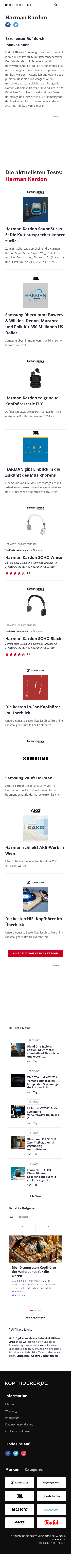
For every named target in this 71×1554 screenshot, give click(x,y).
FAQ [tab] (11, 1216)
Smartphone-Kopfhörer (22, 544)
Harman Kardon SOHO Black (33, 638)
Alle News (35, 1196)
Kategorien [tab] (35, 1469)
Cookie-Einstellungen (18, 1431)
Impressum (12, 1418)
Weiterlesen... (19, 1295)
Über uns (11, 1404)
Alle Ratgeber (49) (35, 1317)
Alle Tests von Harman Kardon (35, 953)
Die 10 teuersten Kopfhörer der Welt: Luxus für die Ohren (34, 1271)
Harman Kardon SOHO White (33, 557)
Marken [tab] (12, 1469)
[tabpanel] (35, 1502)
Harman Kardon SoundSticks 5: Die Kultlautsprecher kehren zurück (35, 234)
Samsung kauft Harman (29, 778)
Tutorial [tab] (23, 1216)
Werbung (11, 1411)
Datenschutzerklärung (19, 1424)
